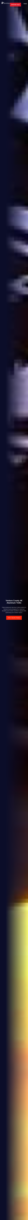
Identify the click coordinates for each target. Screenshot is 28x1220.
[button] (25, 3)
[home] (5, 2)
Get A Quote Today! (14, 617)
